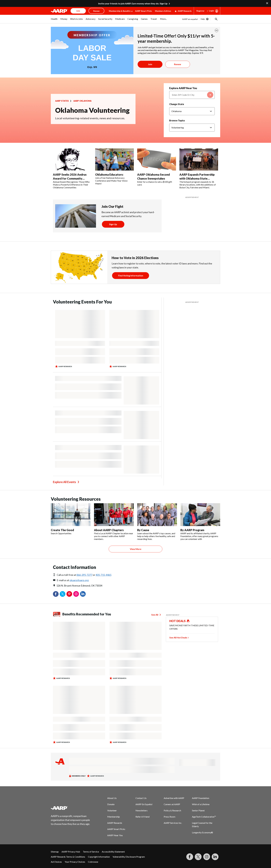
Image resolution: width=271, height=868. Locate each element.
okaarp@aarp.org (79, 580)
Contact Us (141, 798)
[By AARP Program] (200, 514)
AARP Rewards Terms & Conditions (68, 856)
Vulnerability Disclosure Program (129, 856)
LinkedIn (83, 594)
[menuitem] (54, 20)
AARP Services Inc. (173, 822)
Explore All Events (64, 482)
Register (200, 11)
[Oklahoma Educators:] (114, 159)
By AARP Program (192, 530)
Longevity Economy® (202, 832)
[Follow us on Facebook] (189, 856)
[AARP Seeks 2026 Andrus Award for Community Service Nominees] (72, 159)
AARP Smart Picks (143, 11)
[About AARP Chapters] (114, 514)
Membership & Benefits (120, 11)
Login (211, 10)
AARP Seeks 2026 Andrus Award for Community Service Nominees (70, 178)
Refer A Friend (142, 816)
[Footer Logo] (70, 808)
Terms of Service (91, 851)
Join (150, 64)
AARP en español (190, 19)
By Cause (143, 530)
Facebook (56, 594)
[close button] (216, 30)
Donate (110, 804)
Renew (177, 64)
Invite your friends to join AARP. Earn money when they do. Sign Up (133, 3)
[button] (216, 19)
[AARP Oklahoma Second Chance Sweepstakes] (156, 159)
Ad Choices (56, 861)
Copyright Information (99, 856)
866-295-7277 (84, 574)
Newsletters (141, 810)
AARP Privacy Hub (71, 851)
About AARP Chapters (109, 530)
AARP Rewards (185, 11)
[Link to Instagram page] (206, 856)
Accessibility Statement (113, 851)
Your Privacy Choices (75, 861)
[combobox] (192, 95)
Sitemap (55, 851)
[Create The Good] (71, 514)
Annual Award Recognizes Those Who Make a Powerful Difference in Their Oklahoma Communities (71, 184)
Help (203, 19)
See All (154, 614)
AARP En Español (144, 804)
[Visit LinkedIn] (215, 856)
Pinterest (69, 594)
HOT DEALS (177, 621)
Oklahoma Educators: (109, 174)
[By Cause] (157, 514)
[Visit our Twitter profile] (198, 856)
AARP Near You (115, 835)
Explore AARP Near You (183, 88)
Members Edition (163, 11)
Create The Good (62, 530)
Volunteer (112, 810)
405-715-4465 (103, 574)
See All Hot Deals (178, 637)
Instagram (76, 594)
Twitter (62, 594)
